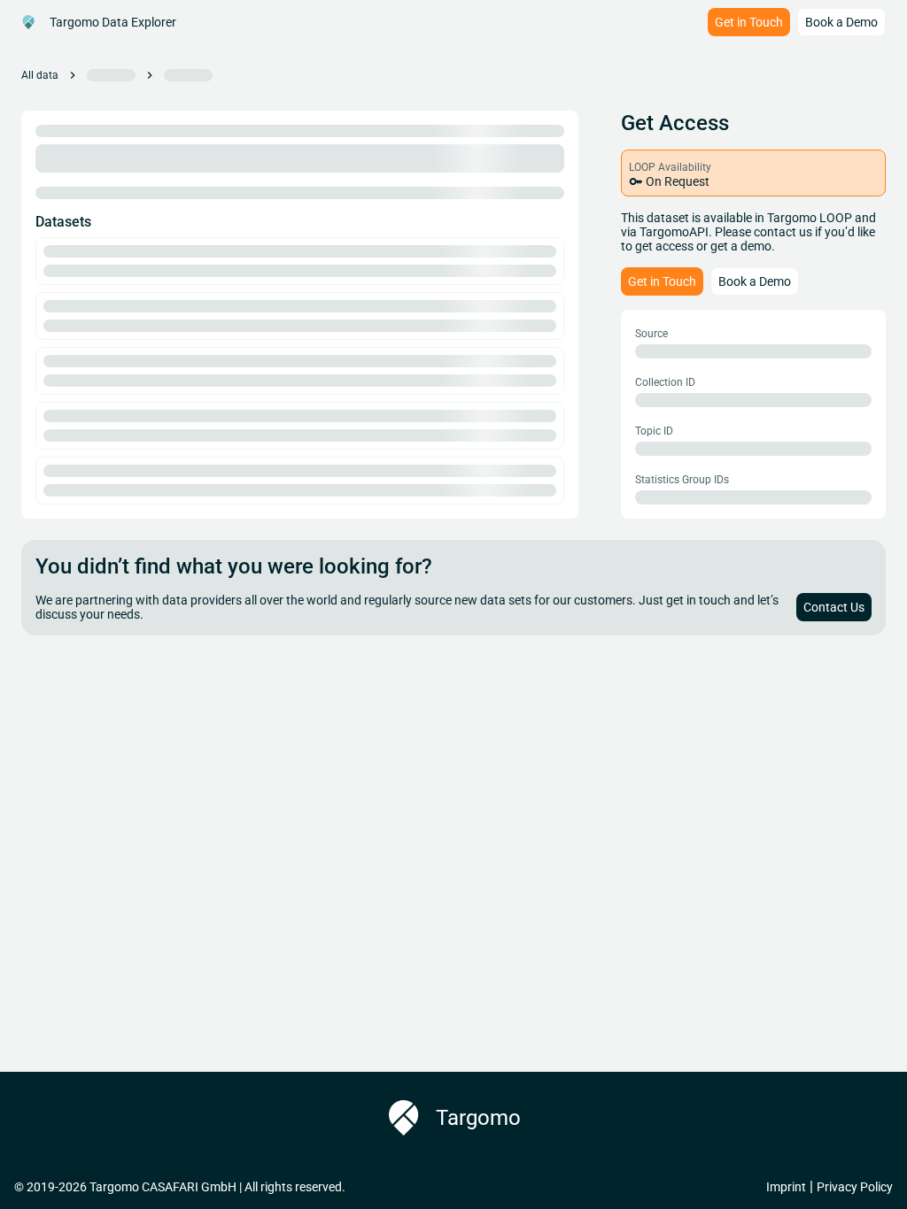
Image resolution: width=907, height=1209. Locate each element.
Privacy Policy (855, 1187)
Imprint (786, 1187)
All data (39, 75)
